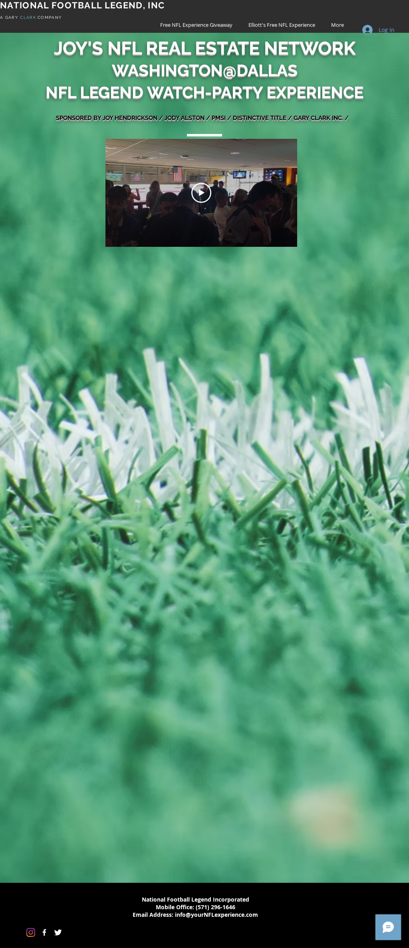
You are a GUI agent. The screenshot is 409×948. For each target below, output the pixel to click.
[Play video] (201, 193)
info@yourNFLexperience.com (216, 914)
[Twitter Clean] (58, 932)
